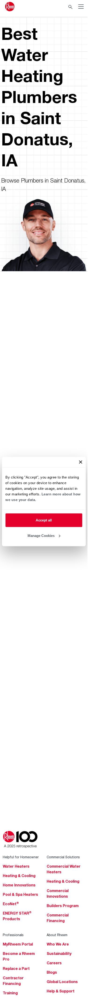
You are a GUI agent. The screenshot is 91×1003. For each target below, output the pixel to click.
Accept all (44, 520)
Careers (54, 963)
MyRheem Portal (18, 944)
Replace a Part (16, 968)
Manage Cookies (41, 535)
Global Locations (62, 981)
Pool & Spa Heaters (20, 894)
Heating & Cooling (19, 875)
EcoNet (11, 903)
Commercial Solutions (63, 857)
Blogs (52, 972)
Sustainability (59, 953)
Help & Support (60, 991)
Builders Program (63, 905)
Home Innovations (19, 885)
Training (10, 993)
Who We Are (58, 944)
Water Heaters (16, 866)
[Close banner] (80, 462)
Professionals (13, 935)
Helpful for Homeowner (21, 857)
